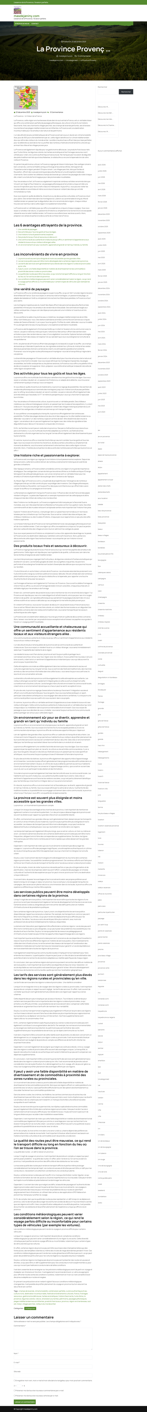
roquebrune (102, 1011)
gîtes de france (103, 727)
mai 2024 (101, 331)
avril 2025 (101, 263)
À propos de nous (22, 24)
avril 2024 (101, 338)
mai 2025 (101, 257)
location (101, 819)
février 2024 (102, 350)
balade (100, 504)
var (99, 1085)
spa (99, 1067)
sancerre (101, 1030)
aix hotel (101, 442)
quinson (101, 974)
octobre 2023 (103, 375)
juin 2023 (101, 399)
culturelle (101, 665)
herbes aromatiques (50, 1296)
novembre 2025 (104, 220)
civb (99, 634)
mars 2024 (102, 344)
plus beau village (104, 955)
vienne (100, 1104)
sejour (100, 1042)
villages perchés (28, 1304)
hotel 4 (100, 770)
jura (99, 795)
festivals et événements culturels (60, 1293)
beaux (100, 529)
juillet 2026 (102, 171)
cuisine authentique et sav (76, 1291)
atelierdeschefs (104, 492)
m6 (99, 857)
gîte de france (103, 721)
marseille (101, 869)
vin (99, 1128)
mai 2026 (101, 183)
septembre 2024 (104, 307)
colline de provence (105, 646)
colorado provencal (105, 653)
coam (100, 640)
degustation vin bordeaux (107, 677)
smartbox (101, 1060)
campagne (102, 578)
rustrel (100, 1023)
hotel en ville (103, 789)
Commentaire (20, 1326)
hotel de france (103, 782)
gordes (100, 733)
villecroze (101, 1122)
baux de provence (104, 510)
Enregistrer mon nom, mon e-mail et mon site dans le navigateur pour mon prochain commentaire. (53, 1380)
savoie (100, 1036)
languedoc (102, 801)
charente (101, 603)
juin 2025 (101, 251)
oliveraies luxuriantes (50, 1299)
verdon (100, 1097)
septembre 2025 (104, 233)
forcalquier (102, 690)
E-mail (17, 1362)
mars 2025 (102, 270)
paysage (101, 918)
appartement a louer (105, 480)
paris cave (101, 906)
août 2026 (102, 165)
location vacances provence (108, 826)
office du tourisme (105, 894)
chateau (101, 615)
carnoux (101, 585)
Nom (16, 1353)
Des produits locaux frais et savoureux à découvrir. (37, 237)
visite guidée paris (105, 1178)
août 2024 (102, 313)
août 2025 (102, 239)
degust (100, 671)
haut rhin (101, 745)
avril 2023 (101, 412)
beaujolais (102, 523)
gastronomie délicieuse (32, 1296)
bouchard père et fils (105, 554)
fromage (101, 702)
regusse (101, 986)
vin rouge (101, 1159)
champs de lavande (26, 1291)
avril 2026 (101, 189)
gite (99, 714)
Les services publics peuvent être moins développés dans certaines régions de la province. (53, 261)
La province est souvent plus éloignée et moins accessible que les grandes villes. (49, 258)
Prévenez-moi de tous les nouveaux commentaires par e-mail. (39, 1390)
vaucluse (101, 1091)
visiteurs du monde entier (46, 1304)
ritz (99, 992)
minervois (101, 875)
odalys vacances (104, 887)
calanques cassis (104, 572)
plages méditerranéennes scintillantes (29, 1301)
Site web (17, 1371)
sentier (100, 1048)
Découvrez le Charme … (106, 125)
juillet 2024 (102, 319)
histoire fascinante (66, 1296)
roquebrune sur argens (106, 1017)
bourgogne (102, 560)
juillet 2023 (102, 393)
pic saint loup (103, 924)
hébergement (103, 751)
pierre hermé (103, 937)
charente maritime (105, 609)
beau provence (103, 517)
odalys (100, 881)
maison (100, 863)
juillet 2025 (102, 245)
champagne (102, 597)
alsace (100, 461)
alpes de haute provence (107, 455)
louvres (101, 844)
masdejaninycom (40, 112)
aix (99, 430)
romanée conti (103, 999)
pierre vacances (104, 943)
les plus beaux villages (106, 813)
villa (99, 1110)
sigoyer (101, 1054)
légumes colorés (28, 1299)
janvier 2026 (102, 208)
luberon (101, 850)
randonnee (102, 980)
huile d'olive (78, 1296)
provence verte (103, 968)
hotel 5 (100, 776)
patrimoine (63, 1299)
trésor (19, 1304)
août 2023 (101, 387)
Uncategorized (71, 60)
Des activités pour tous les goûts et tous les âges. (37, 232)
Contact (35, 24)
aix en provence (104, 436)
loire (99, 838)
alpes (100, 449)
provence (101, 962)
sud (99, 1073)
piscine (100, 949)
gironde (101, 708)
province (65, 1301)
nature (38, 1299)
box (99, 566)
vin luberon (102, 1153)
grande (100, 739)
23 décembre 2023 (23, 112)
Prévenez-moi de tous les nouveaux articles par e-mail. (36, 1395)
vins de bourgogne (105, 1166)
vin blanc (101, 1135)
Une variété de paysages (27, 229)
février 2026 (102, 202)
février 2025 (102, 276)
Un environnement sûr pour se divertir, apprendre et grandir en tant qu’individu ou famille (53, 245)
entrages (101, 684)
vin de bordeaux (104, 1141)
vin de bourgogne (104, 1147)
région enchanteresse (78, 1301)
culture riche (19, 1293)
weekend (101, 1190)
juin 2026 (101, 177)
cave (99, 591)
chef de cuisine (103, 628)
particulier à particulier (106, 912)
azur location (103, 498)
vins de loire (102, 1172)
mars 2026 (102, 196)
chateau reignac (104, 622)
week (100, 1184)
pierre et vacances (105, 931)
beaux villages (103, 535)
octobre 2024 (103, 301)
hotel (100, 764)
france (76, 1293)
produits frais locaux (53, 1301)
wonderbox (102, 1196)
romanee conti (103, 1005)
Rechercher (102, 87)
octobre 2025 (103, 226)
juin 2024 (101, 325)
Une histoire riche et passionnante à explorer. (36, 234)
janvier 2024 (102, 356)
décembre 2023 (104, 362)
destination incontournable (35, 1293)
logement (101, 832)
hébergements (103, 758)
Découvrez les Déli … (105, 113)
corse (100, 659)
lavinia (100, 807)
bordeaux (101, 541)
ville (99, 1116)
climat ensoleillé (41, 1291)
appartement (103, 473)
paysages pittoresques (78, 1299)
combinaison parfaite (56, 1291)
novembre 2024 (104, 294)
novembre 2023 (104, 369)
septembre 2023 (104, 381)
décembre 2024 (104, 288)
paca (99, 900)
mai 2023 (101, 406)
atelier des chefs (104, 486)
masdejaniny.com (26, 16)
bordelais (101, 548)
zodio (100, 1203)
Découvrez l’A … (103, 107)
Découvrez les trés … (105, 119)
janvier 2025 (102, 282)
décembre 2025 (104, 214)
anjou (100, 467)
